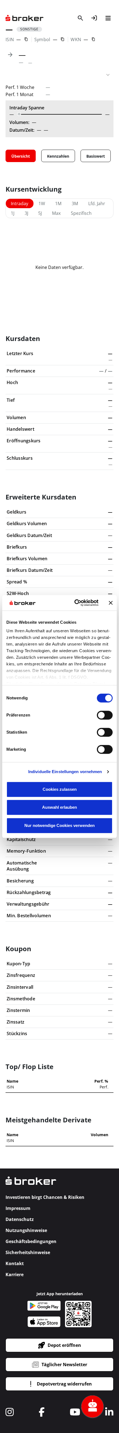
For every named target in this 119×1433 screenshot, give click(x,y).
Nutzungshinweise (26, 1230)
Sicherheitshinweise (28, 1252)
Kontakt (15, 1263)
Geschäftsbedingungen (31, 1241)
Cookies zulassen (60, 789)
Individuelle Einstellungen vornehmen (65, 771)
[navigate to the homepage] (24, 18)
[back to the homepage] (31, 1184)
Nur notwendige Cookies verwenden (59, 825)
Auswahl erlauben (59, 807)
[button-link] (94, 17)
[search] (80, 17)
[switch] (105, 715)
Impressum (18, 1208)
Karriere (15, 1274)
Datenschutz (20, 1219)
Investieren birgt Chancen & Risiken (45, 1197)
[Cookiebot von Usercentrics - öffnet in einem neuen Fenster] (75, 602)
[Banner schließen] (111, 603)
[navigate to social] (10, 1412)
